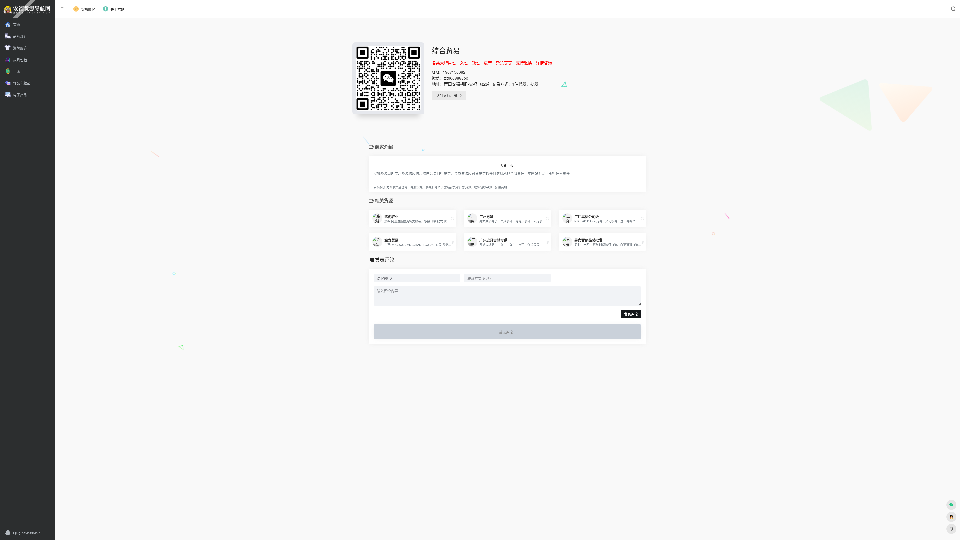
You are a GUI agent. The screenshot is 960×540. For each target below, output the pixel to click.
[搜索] (953, 9)
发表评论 (631, 314)
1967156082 (454, 72)
